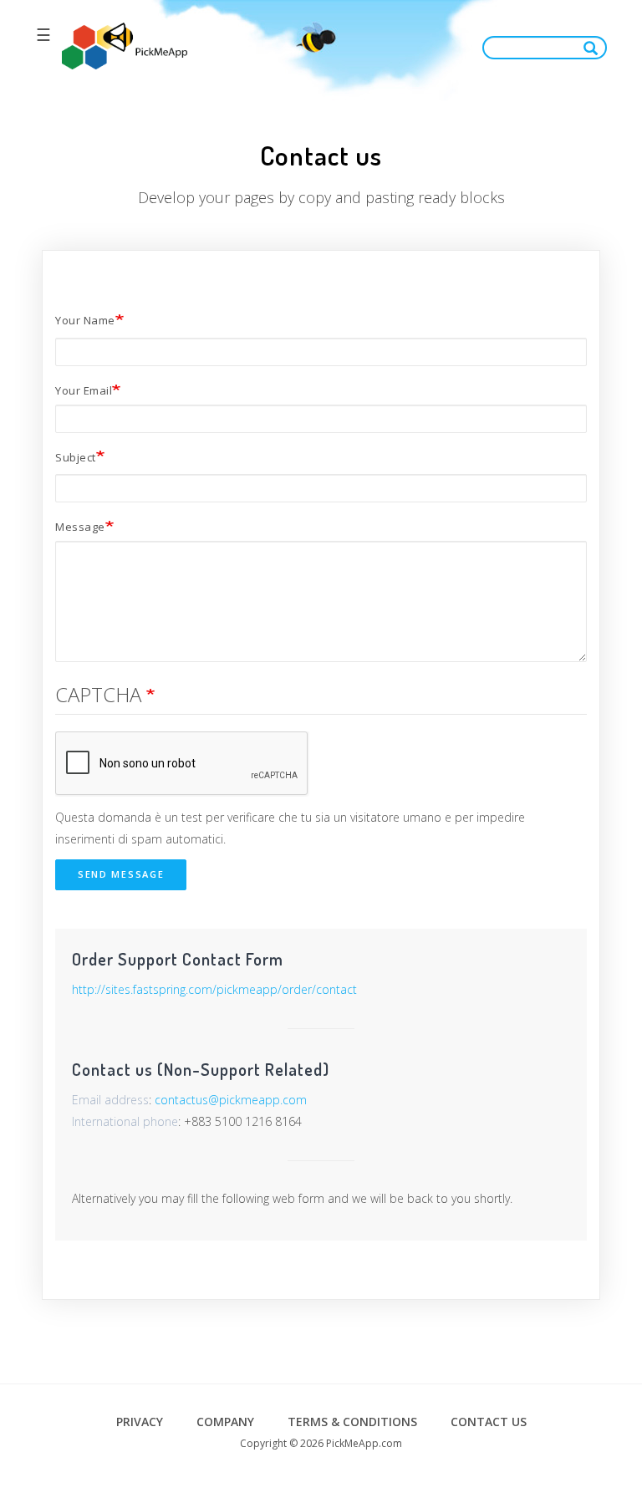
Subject (75, 457)
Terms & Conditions (352, 1421)
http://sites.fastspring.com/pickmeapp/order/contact (214, 989)
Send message (121, 874)
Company (225, 1421)
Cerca (594, 47)
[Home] (124, 46)
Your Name (85, 320)
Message (80, 526)
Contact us (489, 1421)
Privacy (139, 1421)
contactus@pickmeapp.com (231, 1100)
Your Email (83, 390)
